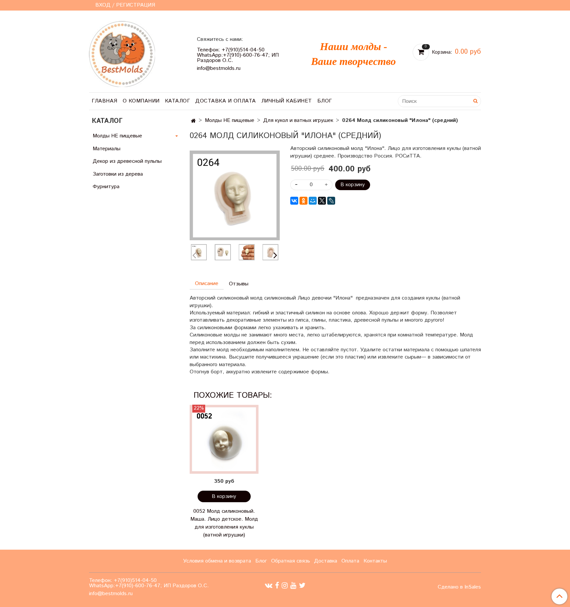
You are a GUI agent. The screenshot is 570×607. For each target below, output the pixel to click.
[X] (322, 201)
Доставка (325, 561)
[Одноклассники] (303, 201)
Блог (324, 101)
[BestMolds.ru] (122, 53)
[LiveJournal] (331, 201)
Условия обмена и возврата (217, 561)
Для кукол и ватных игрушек (298, 120)
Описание (206, 283)
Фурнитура (106, 186)
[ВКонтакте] (294, 201)
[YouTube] (293, 585)
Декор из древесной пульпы (127, 161)
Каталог (177, 101)
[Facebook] (277, 585)
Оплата (350, 561)
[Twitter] (302, 585)
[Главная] (193, 121)
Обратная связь (290, 561)
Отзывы (238, 284)
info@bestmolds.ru (218, 68)
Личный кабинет (286, 101)
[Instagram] (285, 585)
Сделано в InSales (459, 587)
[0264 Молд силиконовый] (223, 252)
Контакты (375, 561)
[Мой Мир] (313, 201)
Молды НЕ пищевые (229, 120)
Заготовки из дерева (118, 174)
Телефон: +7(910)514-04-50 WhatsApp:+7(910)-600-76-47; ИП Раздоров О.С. (238, 55)
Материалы (106, 149)
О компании (141, 101)
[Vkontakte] (268, 585)
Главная (104, 101)
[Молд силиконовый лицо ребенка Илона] (235, 195)
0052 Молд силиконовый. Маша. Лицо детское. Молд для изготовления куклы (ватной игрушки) (224, 523)
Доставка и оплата (225, 101)
